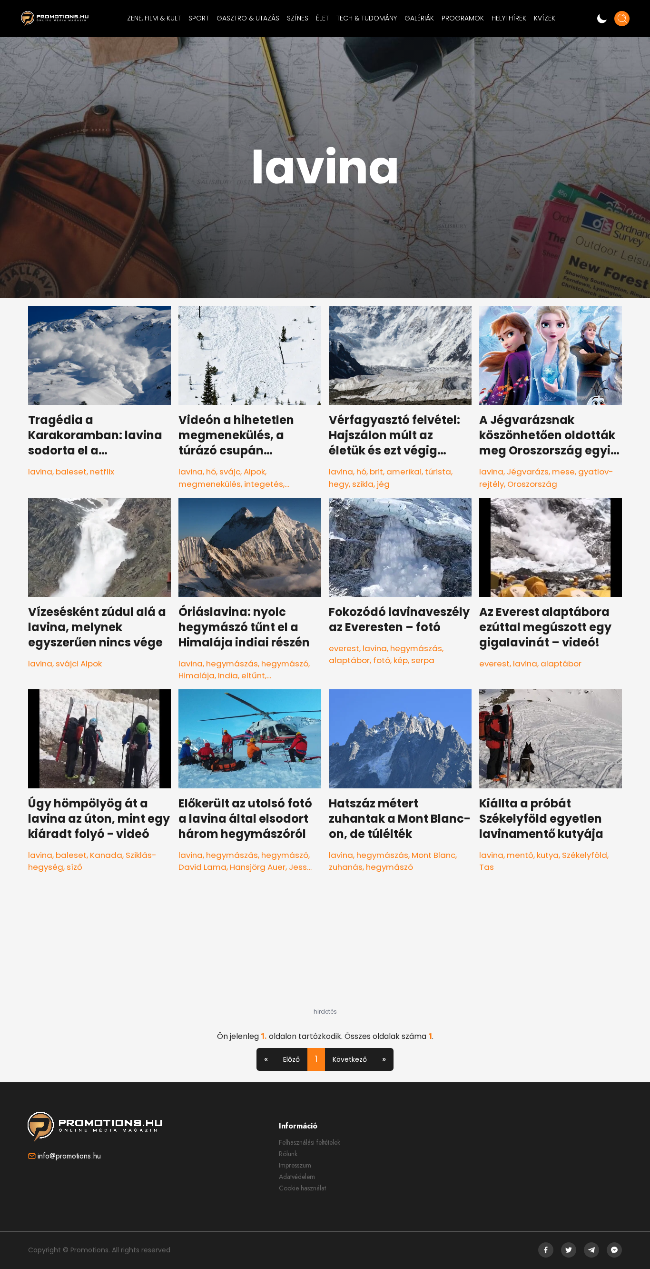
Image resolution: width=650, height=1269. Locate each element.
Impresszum (295, 1165)
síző (74, 867)
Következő (350, 1059)
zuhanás (346, 867)
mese (563, 471)
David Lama (202, 867)
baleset (71, 471)
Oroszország (532, 484)
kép (401, 660)
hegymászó (284, 663)
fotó (381, 660)
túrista (438, 471)
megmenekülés (209, 484)
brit (376, 471)
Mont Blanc (433, 855)
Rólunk (288, 1153)
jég (383, 484)
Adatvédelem (297, 1176)
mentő (520, 855)
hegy (339, 484)
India (228, 675)
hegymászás (232, 663)
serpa (422, 660)
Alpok (254, 471)
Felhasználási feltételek (309, 1142)
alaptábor (349, 660)
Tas (486, 867)
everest (344, 648)
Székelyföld (584, 855)
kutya (548, 855)
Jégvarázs (528, 471)
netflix (102, 471)
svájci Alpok (79, 663)
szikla (363, 484)
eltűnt (253, 675)
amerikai (404, 471)
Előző (291, 1059)
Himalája (196, 675)
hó (211, 471)
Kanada (106, 855)
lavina (40, 471)
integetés (263, 484)
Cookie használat (302, 1188)
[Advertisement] (325, 948)
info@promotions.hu (69, 1155)
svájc (229, 471)
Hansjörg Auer (258, 867)
